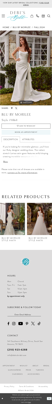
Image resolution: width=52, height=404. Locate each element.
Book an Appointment (26, 132)
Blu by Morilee (22, 27)
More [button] (5, 161)
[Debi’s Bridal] (19, 16)
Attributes (28, 139)
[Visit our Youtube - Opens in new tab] (20, 323)
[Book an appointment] (43, 16)
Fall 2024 (39, 27)
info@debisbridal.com (16, 355)
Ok (49, 398)
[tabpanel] (26, 68)
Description (11, 139)
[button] (3, 16)
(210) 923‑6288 (17, 350)
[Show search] (49, 16)
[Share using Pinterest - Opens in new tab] (11, 108)
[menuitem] (3, 16)
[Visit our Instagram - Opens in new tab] (14, 324)
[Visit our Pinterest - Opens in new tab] (27, 324)
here (29, 402)
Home (6, 27)
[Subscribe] (39, 314)
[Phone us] (37, 16)
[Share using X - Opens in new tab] (16, 108)
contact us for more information (22, 172)
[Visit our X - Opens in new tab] (33, 323)
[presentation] (12, 219)
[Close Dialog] (2, 398)
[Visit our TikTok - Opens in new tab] (39, 323)
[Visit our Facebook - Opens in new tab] (8, 324)
